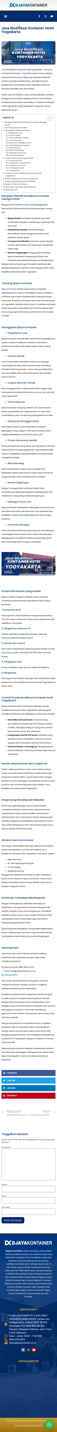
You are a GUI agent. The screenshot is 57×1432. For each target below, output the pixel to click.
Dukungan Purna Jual (17, 153)
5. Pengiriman (14, 170)
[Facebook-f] (39, 16)
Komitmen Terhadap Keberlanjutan (20, 187)
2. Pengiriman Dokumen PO (19, 163)
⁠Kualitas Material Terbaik (19, 138)
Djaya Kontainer (9, 289)
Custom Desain (15, 135)
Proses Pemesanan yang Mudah (19, 158)
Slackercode (36, 1425)
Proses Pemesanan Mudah (19, 145)
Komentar (6, 1147)
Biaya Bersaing (14, 148)
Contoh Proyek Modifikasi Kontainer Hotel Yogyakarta (23, 174)
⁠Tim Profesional (15, 140)
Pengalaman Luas (15, 133)
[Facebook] (23, 1350)
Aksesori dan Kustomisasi (16, 184)
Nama (5, 1185)
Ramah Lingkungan (16, 150)
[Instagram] (45, 16)
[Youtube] (51, 16)
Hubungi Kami (12, 190)
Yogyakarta (26, 73)
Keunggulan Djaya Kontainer (17, 130)
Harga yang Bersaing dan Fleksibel (20, 181)
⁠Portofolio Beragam (16, 155)
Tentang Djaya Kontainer (16, 128)
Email (4, 1196)
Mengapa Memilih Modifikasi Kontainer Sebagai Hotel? (26, 123)
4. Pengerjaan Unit (16, 168)
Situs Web (6, 1207)
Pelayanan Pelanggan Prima (20, 143)
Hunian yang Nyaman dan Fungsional (21, 179)
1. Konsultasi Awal (15, 160)
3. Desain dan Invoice (17, 165)
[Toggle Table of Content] (48, 118)
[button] (5, 16)
